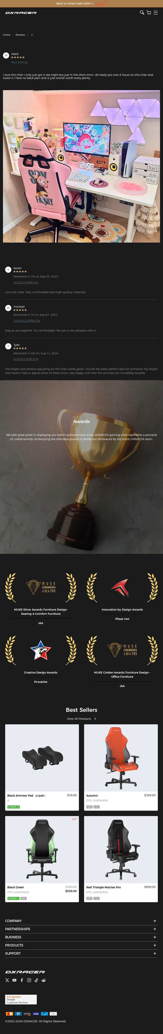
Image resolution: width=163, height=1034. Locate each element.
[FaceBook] (23, 980)
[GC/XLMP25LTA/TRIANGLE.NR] (121, 849)
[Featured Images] (81, 166)
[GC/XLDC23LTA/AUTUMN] (121, 757)
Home (6, 34)
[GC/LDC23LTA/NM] (42, 849)
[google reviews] (21, 999)
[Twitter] (8, 980)
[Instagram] (30, 980)
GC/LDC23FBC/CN (26, 282)
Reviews (20, 34)
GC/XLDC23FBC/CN (27, 321)
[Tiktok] (38, 980)
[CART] (148, 12)
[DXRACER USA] (72, 13)
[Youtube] (16, 980)
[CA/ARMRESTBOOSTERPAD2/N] (42, 757)
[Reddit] (45, 980)
